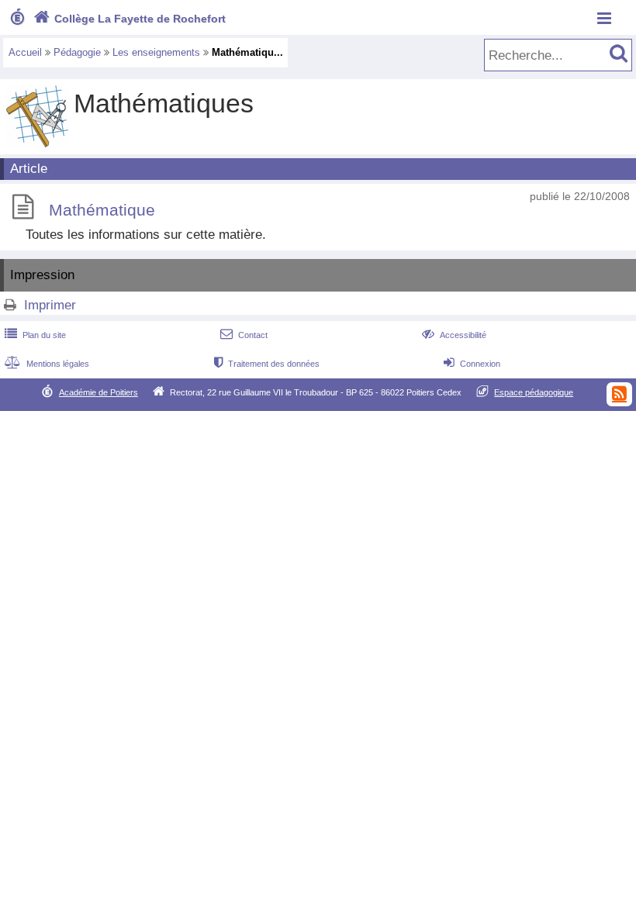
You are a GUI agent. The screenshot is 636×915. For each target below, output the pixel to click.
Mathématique (102, 210)
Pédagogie (77, 52)
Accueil (25, 52)
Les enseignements (156, 52)
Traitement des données (267, 363)
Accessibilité (454, 335)
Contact (244, 335)
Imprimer (50, 305)
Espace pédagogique (533, 392)
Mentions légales (47, 363)
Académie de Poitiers (98, 392)
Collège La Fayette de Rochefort (129, 18)
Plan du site (35, 335)
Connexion (472, 363)
